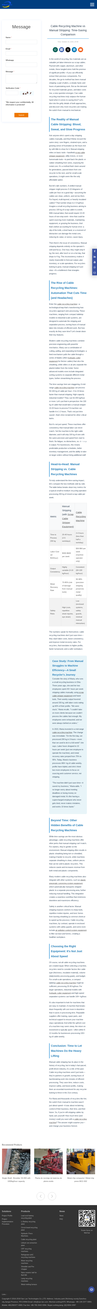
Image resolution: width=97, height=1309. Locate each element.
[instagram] (94, 262)
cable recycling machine (67, 304)
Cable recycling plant (28, 1239)
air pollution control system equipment (71, 930)
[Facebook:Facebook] (94, 251)
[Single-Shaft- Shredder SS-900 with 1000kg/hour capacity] (23, 1174)
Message (10, 72)
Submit (21, 115)
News (62, 1211)
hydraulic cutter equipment (60, 993)
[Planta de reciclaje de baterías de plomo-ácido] (55, 1174)
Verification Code (13, 88)
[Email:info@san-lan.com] (94, 272)
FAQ (61, 1219)
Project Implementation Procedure (7, 1221)
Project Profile (7, 1216)
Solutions (6, 1211)
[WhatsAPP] (94, 267)
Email (8, 49)
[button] (52, 1196)
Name (9, 37)
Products (25, 1211)
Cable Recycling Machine (81, 516)
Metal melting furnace (29, 1284)
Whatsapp (10, 60)
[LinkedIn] (94, 256)
